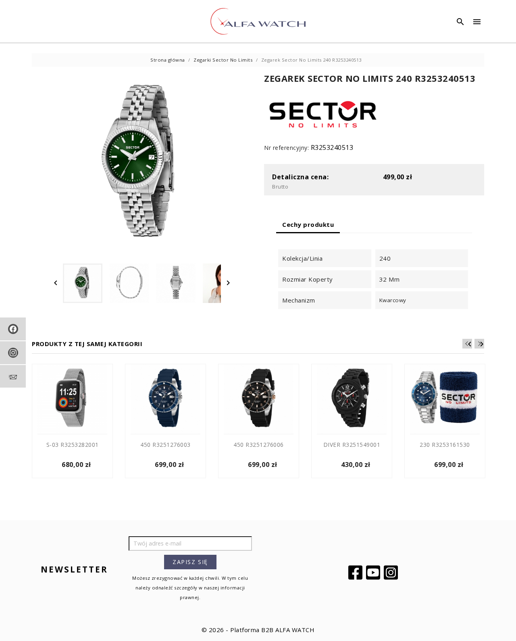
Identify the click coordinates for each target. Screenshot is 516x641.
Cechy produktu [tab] (308, 224)
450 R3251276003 (165, 444)
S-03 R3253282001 (72, 444)
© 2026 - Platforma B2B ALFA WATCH (258, 630)
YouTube (374, 572)
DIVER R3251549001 (352, 444)
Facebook (356, 572)
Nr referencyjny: (286, 147)
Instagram (392, 572)
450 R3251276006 (258, 444)
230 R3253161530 (445, 444)
